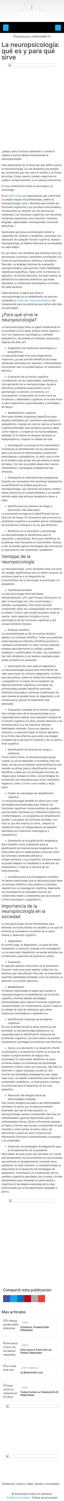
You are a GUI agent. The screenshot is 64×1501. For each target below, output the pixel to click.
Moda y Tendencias (29, 1368)
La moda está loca (31, 1372)
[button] (6, 27)
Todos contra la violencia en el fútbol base (39, 1393)
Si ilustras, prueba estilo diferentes (34, 1329)
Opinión (24, 1322)
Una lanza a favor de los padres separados (36, 1351)
